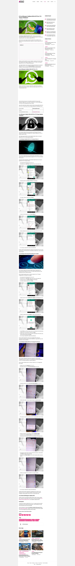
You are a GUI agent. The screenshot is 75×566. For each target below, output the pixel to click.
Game (48, 1)
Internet (52, 1)
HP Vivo (33, 519)
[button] (55, 2)
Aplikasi (38, 1)
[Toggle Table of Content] (41, 58)
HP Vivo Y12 (37, 519)
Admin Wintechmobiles (23, 508)
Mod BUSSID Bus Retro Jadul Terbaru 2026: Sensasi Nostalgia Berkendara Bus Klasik (37, 540)
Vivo (33, 520)
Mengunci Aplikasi (22, 520)
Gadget (45, 1)
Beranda (34, 1)
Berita (41, 1)
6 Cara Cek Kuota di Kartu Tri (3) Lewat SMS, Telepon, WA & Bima (51, 36)
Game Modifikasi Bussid (25, 551)
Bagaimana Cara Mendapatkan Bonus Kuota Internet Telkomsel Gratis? (51, 32)
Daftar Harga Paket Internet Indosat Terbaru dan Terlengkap (51, 23)
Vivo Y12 (37, 520)
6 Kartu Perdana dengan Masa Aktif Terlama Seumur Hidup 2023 (51, 26)
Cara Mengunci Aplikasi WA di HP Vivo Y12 (25, 519)
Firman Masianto (22, 557)
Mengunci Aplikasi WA (29, 520)
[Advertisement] (37, 8)
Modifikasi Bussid (37, 538)
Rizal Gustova (25, 524)
